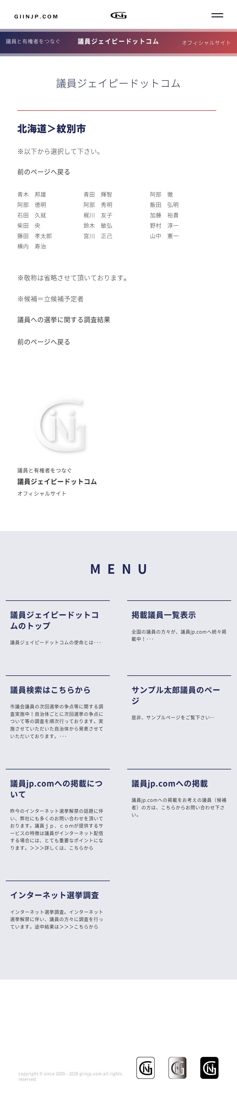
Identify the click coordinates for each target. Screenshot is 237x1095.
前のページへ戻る (44, 171)
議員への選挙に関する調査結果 (63, 319)
